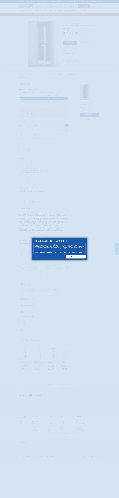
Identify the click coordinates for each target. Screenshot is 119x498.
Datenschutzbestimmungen (45, 252)
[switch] (115, 493)
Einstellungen (36, 257)
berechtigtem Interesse (46, 248)
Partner (68, 247)
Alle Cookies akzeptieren (76, 257)
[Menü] (117, 485)
